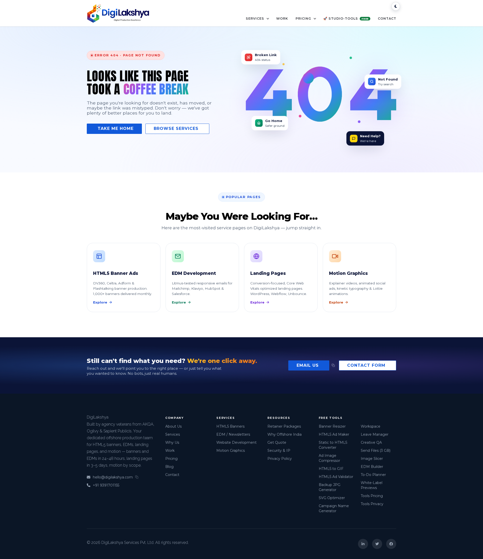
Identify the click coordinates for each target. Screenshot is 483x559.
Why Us (172, 442)
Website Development (236, 442)
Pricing (304, 18)
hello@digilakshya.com (113, 477)
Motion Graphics (230, 450)
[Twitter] (377, 544)
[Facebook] (391, 544)
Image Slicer (372, 458)
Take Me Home (116, 128)
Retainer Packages (284, 426)
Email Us (308, 365)
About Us (173, 426)
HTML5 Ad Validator (336, 476)
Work (282, 18)
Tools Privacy (372, 504)
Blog (169, 466)
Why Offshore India (284, 434)
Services (255, 18)
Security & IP (278, 450)
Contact (387, 18)
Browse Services (176, 128)
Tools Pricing (372, 496)
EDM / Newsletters (233, 434)
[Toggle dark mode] (395, 6)
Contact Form (366, 365)
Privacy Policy (279, 458)
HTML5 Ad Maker (334, 434)
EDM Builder (372, 466)
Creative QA (371, 442)
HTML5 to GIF (331, 468)
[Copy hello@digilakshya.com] (333, 365)
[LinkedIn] (363, 544)
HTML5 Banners (230, 426)
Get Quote (276, 442)
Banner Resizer (332, 426)
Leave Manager (374, 434)
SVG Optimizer (332, 498)
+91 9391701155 (106, 485)
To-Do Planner (373, 474)
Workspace (370, 426)
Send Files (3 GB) (375, 450)
